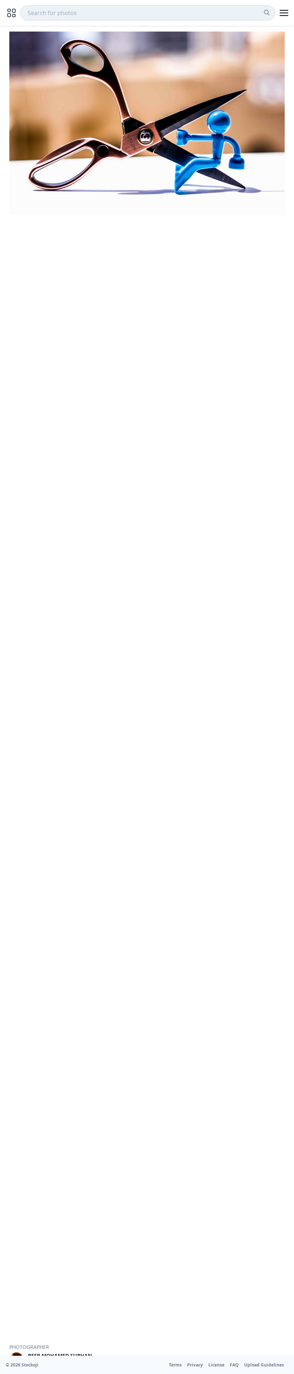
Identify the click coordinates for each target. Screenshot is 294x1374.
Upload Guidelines (264, 1365)
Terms (175, 1365)
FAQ (234, 1365)
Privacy (195, 1365)
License (216, 1365)
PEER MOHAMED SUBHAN (60, 1355)
